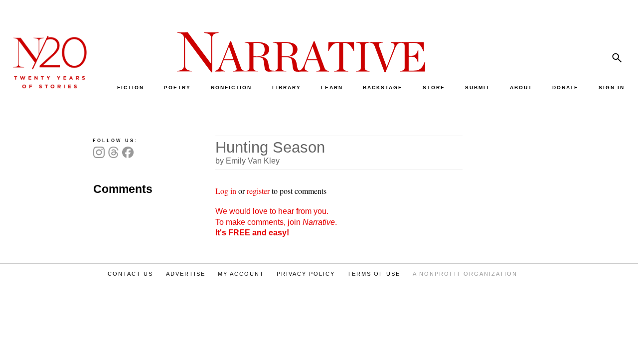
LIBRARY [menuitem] (286, 87)
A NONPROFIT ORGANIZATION (465, 274)
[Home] (44, 86)
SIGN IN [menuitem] (612, 87)
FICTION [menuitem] (130, 87)
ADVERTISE (185, 274)
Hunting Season (270, 147)
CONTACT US (130, 274)
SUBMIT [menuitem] (477, 87)
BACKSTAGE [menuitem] (383, 87)
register (258, 190)
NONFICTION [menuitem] (231, 87)
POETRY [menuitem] (177, 87)
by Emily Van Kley (247, 161)
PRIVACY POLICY (306, 274)
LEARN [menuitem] (332, 87)
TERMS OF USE (373, 274)
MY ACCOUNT (241, 274)
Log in (225, 190)
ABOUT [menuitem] (521, 87)
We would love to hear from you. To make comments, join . (276, 222)
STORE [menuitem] (434, 87)
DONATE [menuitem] (565, 87)
